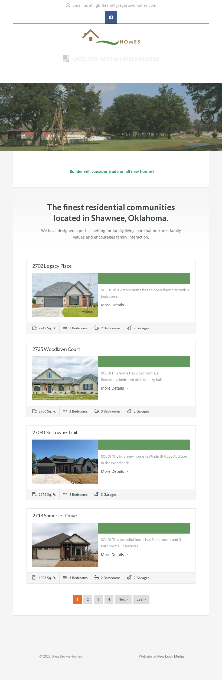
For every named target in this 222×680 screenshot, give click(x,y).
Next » (123, 599)
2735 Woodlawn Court (56, 349)
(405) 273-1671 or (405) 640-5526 (116, 58)
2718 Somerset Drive (54, 515)
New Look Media (170, 656)
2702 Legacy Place (52, 266)
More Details (113, 304)
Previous (14, 117)
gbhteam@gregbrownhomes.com (126, 5)
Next (207, 117)
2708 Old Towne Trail (54, 432)
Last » (141, 599)
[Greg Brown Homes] (111, 37)
